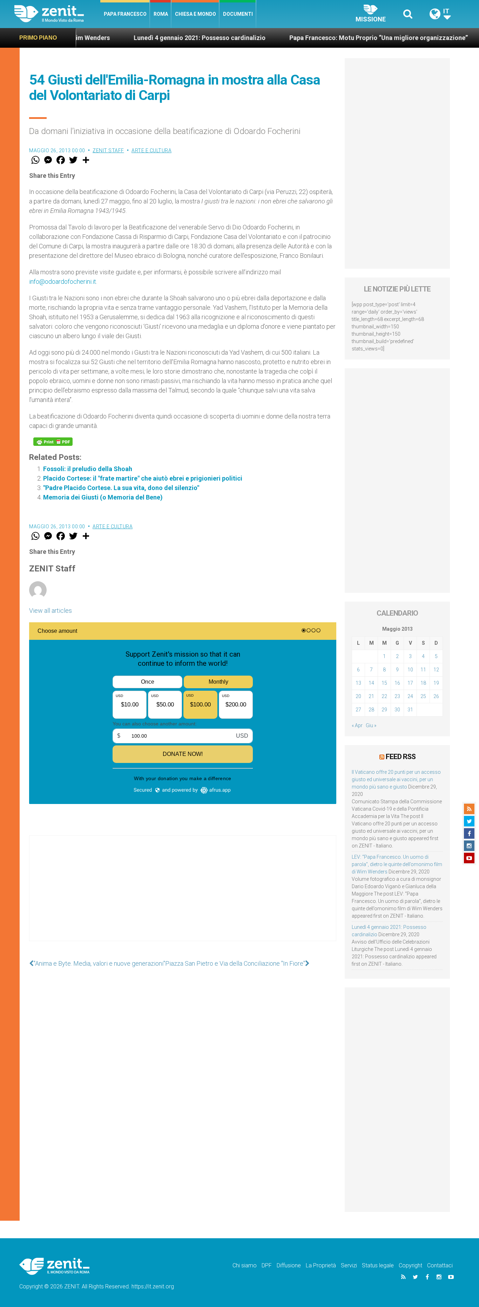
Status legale (378, 1265)
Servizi (349, 1265)
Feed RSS (401, 756)
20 (358, 696)
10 (410, 669)
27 (358, 709)
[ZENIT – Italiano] (57, 14)
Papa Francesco (125, 14)
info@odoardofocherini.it (62, 281)
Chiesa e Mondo (195, 14)
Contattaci (440, 1265)
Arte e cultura (151, 150)
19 (436, 683)
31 (410, 709)
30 (397, 709)
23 (397, 696)
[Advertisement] (182, 895)
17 (410, 683)
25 (423, 696)
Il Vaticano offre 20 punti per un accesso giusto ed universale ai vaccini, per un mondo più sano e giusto (396, 779)
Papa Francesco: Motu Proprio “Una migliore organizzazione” (347, 37)
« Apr (357, 725)
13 (358, 683)
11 (423, 669)
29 (384, 709)
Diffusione (289, 1265)
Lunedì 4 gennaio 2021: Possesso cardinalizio (168, 37)
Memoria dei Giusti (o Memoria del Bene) (103, 497)
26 (436, 696)
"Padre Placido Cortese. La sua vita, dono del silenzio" (121, 487)
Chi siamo (244, 1265)
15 (384, 683)
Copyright (410, 1265)
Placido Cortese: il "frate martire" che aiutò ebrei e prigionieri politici (142, 478)
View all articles (50, 610)
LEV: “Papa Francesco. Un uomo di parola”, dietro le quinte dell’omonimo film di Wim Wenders (397, 864)
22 (384, 696)
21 (371, 696)
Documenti (238, 14)
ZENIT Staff (108, 150)
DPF (267, 1265)
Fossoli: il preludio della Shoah (87, 468)
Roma (161, 14)
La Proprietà (321, 1265)
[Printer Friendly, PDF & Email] (53, 441)
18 (423, 683)
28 (371, 709)
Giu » (371, 725)
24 (410, 696)
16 (397, 683)
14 (371, 683)
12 (436, 669)
